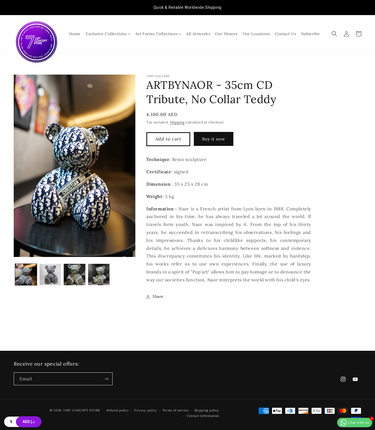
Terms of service (176, 410)
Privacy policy (145, 410)
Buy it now (213, 139)
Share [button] (158, 296)
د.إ (29, 422)
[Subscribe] (106, 378)
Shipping (177, 122)
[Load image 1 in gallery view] (26, 274)
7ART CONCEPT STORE (82, 410)
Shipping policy (206, 410)
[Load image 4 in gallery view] (99, 274)
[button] (108, 33)
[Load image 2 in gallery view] (50, 274)
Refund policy (118, 410)
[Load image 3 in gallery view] (74, 274)
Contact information (203, 416)
